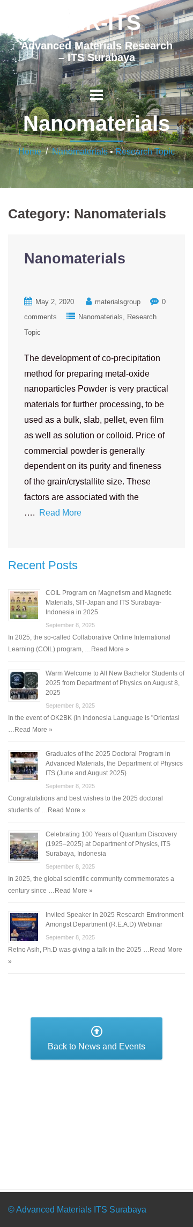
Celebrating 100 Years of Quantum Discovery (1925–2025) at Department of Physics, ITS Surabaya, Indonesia (111, 844)
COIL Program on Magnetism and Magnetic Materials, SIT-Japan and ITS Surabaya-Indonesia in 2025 (109, 602)
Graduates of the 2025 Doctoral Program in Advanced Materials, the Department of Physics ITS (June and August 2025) (114, 763)
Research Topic (145, 151)
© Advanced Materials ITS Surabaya (77, 1209)
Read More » (110, 649)
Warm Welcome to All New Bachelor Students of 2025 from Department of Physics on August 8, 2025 (115, 683)
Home (29, 151)
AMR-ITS (96, 22)
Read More (60, 512)
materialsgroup (117, 302)
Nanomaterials (80, 151)
